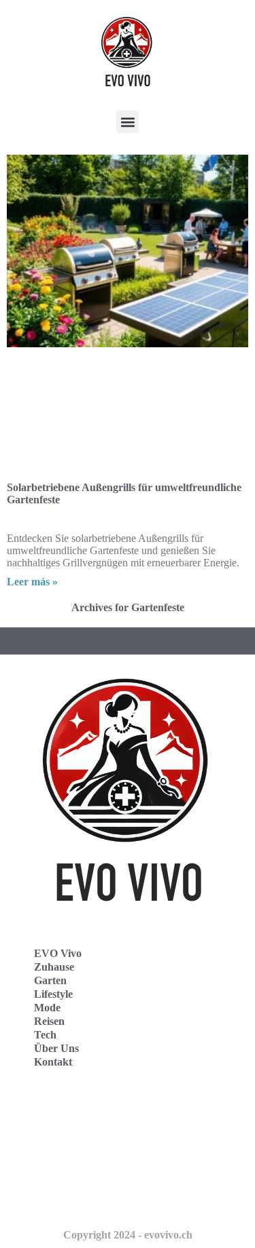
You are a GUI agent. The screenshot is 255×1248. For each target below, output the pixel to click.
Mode (47, 1007)
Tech (45, 1034)
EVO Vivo (58, 953)
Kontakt (53, 1062)
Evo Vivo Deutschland (71, 1110)
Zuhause (54, 967)
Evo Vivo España (60, 1140)
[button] (127, 122)
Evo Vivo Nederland (67, 1170)
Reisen (49, 1021)
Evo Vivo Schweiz (61, 1200)
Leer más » (32, 581)
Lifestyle (53, 994)
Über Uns (56, 1048)
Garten (50, 980)
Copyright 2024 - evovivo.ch (127, 1235)
